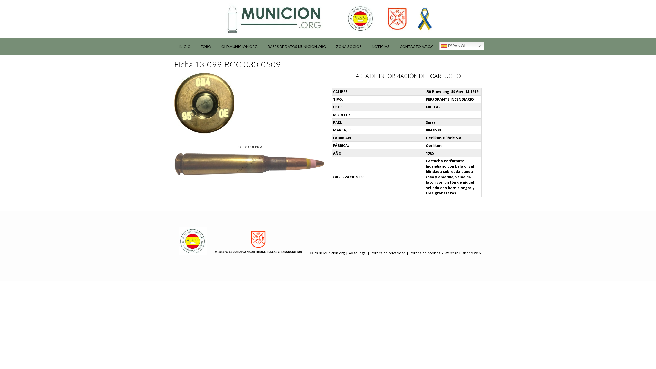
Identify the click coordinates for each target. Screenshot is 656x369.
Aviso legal (357, 253)
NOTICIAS (380, 46)
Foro (206, 46)
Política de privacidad (388, 253)
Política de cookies (424, 253)
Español (456, 45)
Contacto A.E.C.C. (417, 46)
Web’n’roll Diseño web (463, 253)
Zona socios (349, 46)
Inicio (185, 46)
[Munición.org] (328, 19)
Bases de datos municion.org (297, 46)
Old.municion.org (239, 46)
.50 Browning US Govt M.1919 (452, 91)
